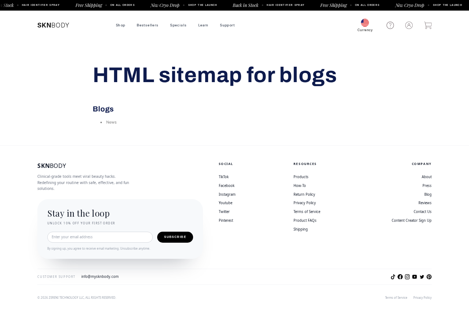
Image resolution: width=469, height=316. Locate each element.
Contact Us (422, 211)
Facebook (226, 185)
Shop (120, 25)
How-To (299, 185)
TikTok (224, 176)
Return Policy (304, 194)
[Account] (409, 25)
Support (227, 25)
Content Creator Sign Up (411, 220)
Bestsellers (147, 25)
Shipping (300, 229)
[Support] (390, 25)
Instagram (227, 194)
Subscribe (175, 237)
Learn (203, 25)
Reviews (424, 203)
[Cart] (428, 25)
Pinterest (226, 220)
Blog (427, 194)
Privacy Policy (304, 203)
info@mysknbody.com (100, 276)
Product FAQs (305, 220)
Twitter (224, 211)
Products (301, 176)
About (426, 176)
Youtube (225, 203)
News (111, 122)
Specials (178, 25)
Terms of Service (306, 211)
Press (426, 185)
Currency (365, 30)
